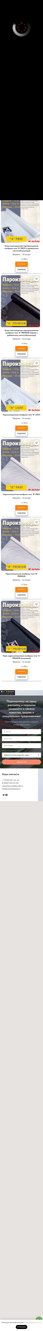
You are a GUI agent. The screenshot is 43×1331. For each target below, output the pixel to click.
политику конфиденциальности (32, 1322)
